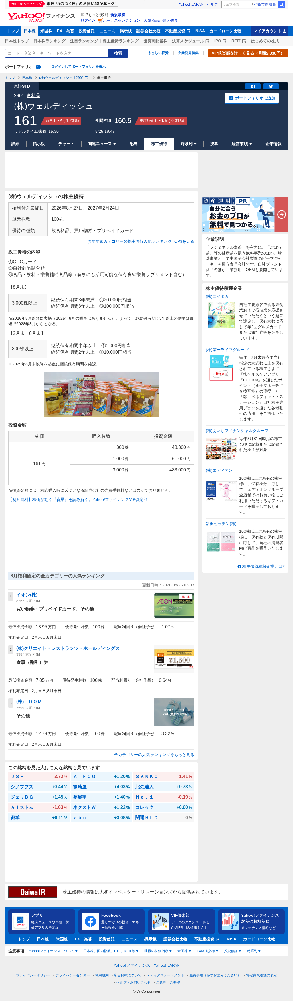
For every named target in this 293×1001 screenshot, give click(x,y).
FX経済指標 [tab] (206, 951)
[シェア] (253, 86)
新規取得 (117, 15)
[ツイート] (271, 86)
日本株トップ (17, 41)
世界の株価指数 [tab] (156, 951)
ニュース (107, 31)
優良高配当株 (155, 41)
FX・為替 (65, 31)
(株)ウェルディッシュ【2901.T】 (64, 78)
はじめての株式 (265, 41)
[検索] (281, 4)
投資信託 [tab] (231, 951)
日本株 (30, 31)
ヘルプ (212, 4)
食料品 (33, 95)
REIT (236, 41)
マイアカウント (268, 31)
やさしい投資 (158, 53)
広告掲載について (127, 975)
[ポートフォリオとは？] (38, 67)
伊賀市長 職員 (265, 5)
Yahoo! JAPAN (191, 4)
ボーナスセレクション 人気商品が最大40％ (140, 20)
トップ (13, 31)
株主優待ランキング (121, 41)
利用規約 (102, 975)
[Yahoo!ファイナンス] (41, 14)
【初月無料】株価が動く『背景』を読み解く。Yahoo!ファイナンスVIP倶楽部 (77, 499)
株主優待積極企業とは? (263, 566)
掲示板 (126, 31)
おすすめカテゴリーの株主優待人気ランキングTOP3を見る (141, 241)
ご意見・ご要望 (168, 982)
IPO (217, 41)
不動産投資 (175, 31)
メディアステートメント (165, 975)
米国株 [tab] (182, 951)
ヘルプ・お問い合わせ (133, 982)
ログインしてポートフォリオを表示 (78, 67)
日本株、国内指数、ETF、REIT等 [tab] (109, 951)
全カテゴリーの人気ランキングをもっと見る (154, 754)
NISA (200, 31)
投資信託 (87, 31)
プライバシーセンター (73, 975)
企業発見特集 (188, 53)
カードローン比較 (225, 31)
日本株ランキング (49, 41)
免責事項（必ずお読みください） (215, 975)
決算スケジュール (188, 41)
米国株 (46, 31)
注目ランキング (84, 41)
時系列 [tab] (252, 951)
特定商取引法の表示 (261, 975)
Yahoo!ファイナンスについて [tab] (51, 951)
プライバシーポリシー (33, 975)
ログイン (88, 20)
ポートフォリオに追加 (255, 98)
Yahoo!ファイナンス (132, 965)
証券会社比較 (148, 31)
